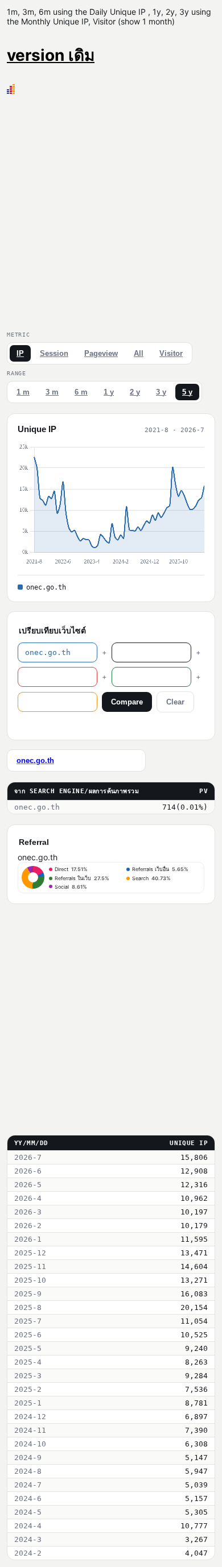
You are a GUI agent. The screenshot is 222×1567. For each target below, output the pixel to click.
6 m (81, 392)
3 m (52, 392)
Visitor (171, 353)
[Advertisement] (111, 210)
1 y (109, 392)
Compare (127, 702)
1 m (23, 392)
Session (54, 353)
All (138, 353)
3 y (161, 392)
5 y (187, 392)
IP (20, 353)
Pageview (101, 353)
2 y (135, 392)
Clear (175, 702)
